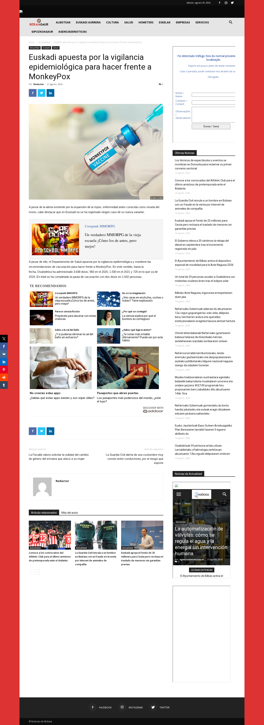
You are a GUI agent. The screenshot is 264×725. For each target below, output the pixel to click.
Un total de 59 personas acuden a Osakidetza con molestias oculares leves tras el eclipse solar (205, 278)
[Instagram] (226, 2)
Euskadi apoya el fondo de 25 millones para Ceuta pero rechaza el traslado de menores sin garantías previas (203, 224)
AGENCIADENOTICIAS (72, 31)
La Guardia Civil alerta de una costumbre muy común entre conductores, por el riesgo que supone (134, 459)
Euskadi (46, 47)
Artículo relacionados (44, 512)
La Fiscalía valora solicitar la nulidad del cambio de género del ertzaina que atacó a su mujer (59, 457)
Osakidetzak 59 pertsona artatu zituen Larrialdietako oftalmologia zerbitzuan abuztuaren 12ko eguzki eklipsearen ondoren (202, 449)
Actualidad (44, 42)
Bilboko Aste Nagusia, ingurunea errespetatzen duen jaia (203, 294)
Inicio (32, 42)
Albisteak (63, 22)
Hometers (146, 22)
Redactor (38, 84)
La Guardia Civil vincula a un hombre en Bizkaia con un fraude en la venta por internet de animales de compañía (203, 204)
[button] (230, 23)
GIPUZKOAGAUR (42, 31)
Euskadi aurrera (88, 22)
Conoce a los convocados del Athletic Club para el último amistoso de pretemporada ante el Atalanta (50, 556)
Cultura (112, 22)
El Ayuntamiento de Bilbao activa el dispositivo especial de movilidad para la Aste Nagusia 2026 (204, 262)
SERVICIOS (202, 22)
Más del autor (69, 512)
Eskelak (164, 22)
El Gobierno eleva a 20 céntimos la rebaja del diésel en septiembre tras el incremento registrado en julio (202, 244)
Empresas (183, 22)
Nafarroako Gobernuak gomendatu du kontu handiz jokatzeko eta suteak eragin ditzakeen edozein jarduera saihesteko (202, 409)
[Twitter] (232, 2)
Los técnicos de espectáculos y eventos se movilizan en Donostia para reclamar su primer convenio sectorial (203, 164)
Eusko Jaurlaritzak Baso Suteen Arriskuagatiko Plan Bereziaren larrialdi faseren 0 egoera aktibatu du (203, 429)
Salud (128, 22)
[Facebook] (219, 2)
